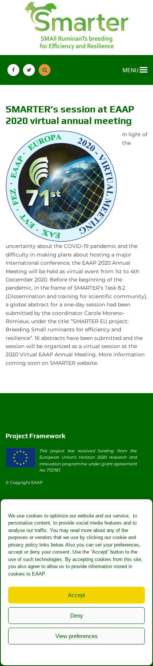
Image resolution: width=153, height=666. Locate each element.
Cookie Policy (57, 653)
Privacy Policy (91, 653)
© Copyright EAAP (24, 482)
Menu (131, 70)
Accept (76, 595)
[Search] (45, 70)
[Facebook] (13, 70)
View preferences (76, 636)
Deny (76, 615)
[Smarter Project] (76, 27)
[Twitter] (29, 70)
